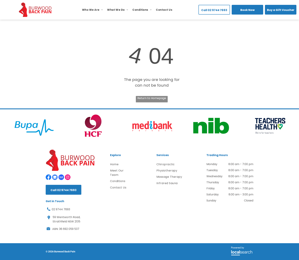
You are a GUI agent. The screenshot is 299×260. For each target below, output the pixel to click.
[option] (34, 126)
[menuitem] (90, 10)
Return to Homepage (151, 98)
